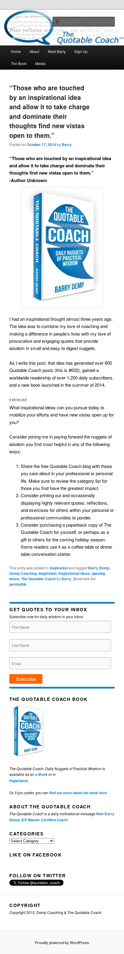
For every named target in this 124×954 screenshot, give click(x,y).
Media (40, 63)
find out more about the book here (78, 792)
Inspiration (59, 568)
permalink (17, 584)
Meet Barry (57, 51)
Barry (67, 144)
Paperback (18, 780)
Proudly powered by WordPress (62, 942)
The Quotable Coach (38, 578)
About (34, 51)
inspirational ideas (74, 573)
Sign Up (81, 51)
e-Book (41, 774)
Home (16, 51)
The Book (18, 63)
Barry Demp (98, 568)
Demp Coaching (23, 573)
